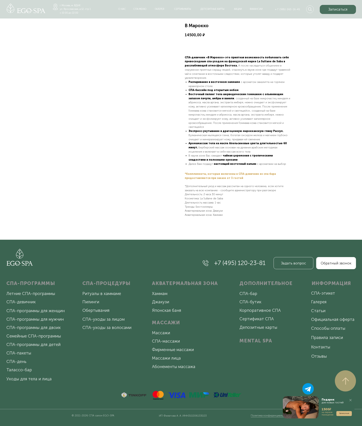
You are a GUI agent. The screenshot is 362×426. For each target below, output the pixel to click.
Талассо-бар (19, 369)
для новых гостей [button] (333, 401)
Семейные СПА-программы (33, 336)
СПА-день (16, 361)
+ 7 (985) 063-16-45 (287, 9)
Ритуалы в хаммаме (101, 293)
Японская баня (166, 310)
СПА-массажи (166, 341)
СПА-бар (248, 293)
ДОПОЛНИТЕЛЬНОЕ (265, 283)
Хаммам (159, 293)
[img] (26, 8)
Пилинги (90, 301)
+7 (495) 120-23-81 (239, 263)
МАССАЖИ (166, 323)
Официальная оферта (332, 319)
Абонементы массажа (173, 366)
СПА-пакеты (18, 353)
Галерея (319, 301)
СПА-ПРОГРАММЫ (30, 283)
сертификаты (182, 9)
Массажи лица (166, 358)
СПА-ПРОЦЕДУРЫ (106, 283)
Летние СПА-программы (30, 293)
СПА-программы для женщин (35, 310)
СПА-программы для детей (33, 344)
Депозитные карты (258, 327)
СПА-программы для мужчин (35, 319)
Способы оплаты (328, 328)
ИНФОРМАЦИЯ (331, 283)
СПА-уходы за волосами (106, 327)
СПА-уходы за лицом (103, 319)
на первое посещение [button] (327, 413)
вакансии (256, 9)
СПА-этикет (323, 293)
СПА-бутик (250, 301)
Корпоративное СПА (260, 310)
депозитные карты (212, 9)
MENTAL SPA (255, 341)
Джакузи (160, 301)
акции (238, 9)
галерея (159, 9)
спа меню (139, 9)
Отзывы (319, 356)
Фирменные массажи (173, 349)
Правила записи (327, 337)
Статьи (318, 310)
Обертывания (96, 310)
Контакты (320, 347)
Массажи (161, 332)
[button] (338, 9)
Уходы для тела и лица (29, 378)
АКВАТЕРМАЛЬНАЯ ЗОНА (185, 283)
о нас (122, 9)
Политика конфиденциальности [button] (270, 415)
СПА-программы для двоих (33, 327)
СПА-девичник (21, 301)
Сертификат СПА (256, 318)
